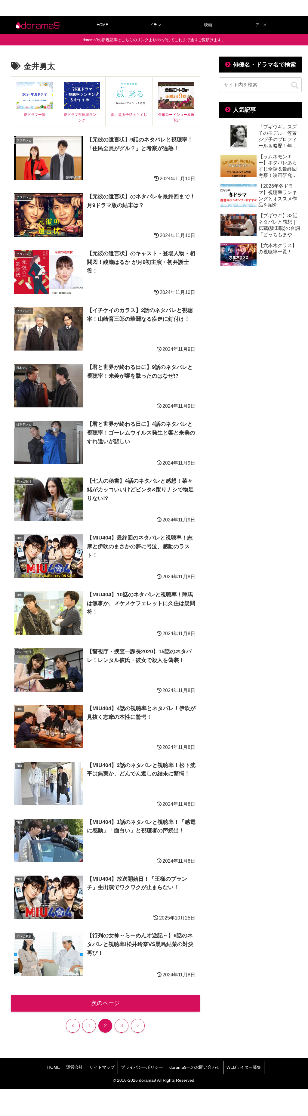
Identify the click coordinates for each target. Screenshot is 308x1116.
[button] (295, 85)
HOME (53, 1067)
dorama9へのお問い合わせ (194, 1067)
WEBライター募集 (243, 1067)
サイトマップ (102, 1067)
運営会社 (74, 1067)
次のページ (105, 1003)
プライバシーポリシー (142, 1067)
